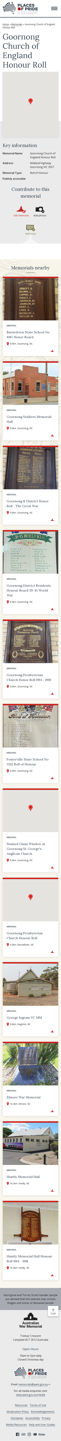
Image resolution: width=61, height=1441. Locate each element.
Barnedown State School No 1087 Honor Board (28, 334)
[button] (54, 8)
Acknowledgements (42, 1411)
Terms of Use (38, 1405)
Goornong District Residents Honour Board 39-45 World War (29, 590)
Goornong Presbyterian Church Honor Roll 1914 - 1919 (29, 677)
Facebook (17, 1434)
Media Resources (16, 1424)
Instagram (29, 1434)
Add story (30, 233)
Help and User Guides (42, 1424)
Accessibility (32, 1418)
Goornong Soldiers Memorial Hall (29, 419)
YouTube (35, 1434)
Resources (21, 1405)
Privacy (46, 1418)
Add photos (40, 215)
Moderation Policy (18, 1411)
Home (6, 24)
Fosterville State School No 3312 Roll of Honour (27, 761)
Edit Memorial (21, 215)
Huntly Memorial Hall (23, 1177)
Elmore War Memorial (24, 1097)
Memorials (16, 24)
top (53, 1314)
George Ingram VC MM (24, 1017)
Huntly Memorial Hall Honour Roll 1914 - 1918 (29, 1258)
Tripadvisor (23, 1434)
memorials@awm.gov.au (33, 1384)
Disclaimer (17, 1418)
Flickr (42, 1434)
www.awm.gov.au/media (30, 1395)
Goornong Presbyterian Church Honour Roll (25, 935)
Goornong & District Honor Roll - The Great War (28, 503)
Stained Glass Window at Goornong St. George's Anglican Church (26, 849)
